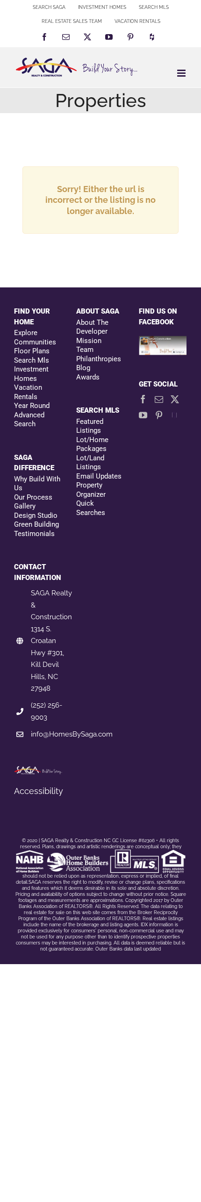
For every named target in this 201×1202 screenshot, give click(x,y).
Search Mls (31, 360)
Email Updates (99, 476)
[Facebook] (143, 399)
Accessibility (38, 791)
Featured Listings (89, 426)
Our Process (33, 497)
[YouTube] (143, 415)
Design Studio (35, 515)
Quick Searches (90, 508)
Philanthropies (98, 359)
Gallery (25, 506)
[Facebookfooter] (163, 341)
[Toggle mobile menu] (182, 73)
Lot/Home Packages (92, 444)
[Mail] (159, 399)
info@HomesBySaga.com (72, 734)
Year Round (32, 405)
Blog (83, 368)
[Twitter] (175, 399)
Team (84, 349)
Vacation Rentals (28, 392)
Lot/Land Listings (90, 463)
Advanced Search (29, 420)
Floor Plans (32, 351)
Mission (88, 340)
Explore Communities (35, 337)
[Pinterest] (159, 415)
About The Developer (92, 327)
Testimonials (34, 533)
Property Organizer (91, 490)
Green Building (36, 524)
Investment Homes (31, 374)
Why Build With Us (37, 484)
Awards (88, 377)
